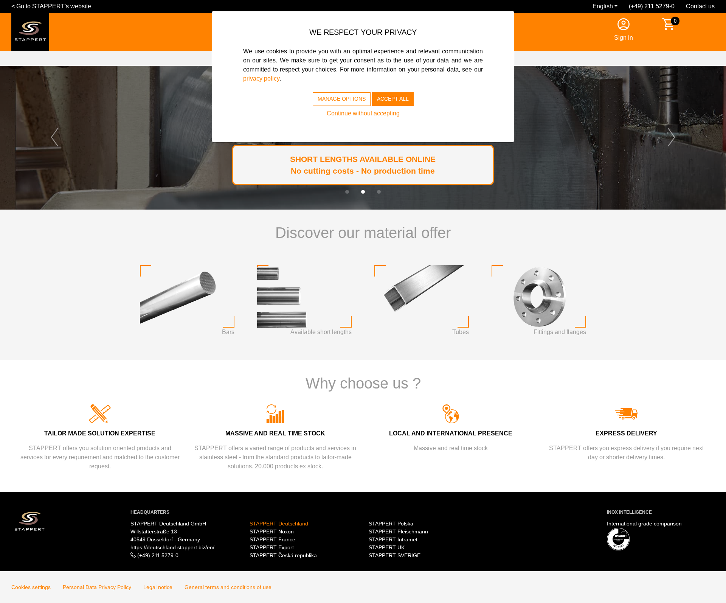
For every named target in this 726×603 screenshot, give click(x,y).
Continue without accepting (363, 113)
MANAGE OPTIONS (342, 99)
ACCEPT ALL (393, 99)
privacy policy (261, 78)
